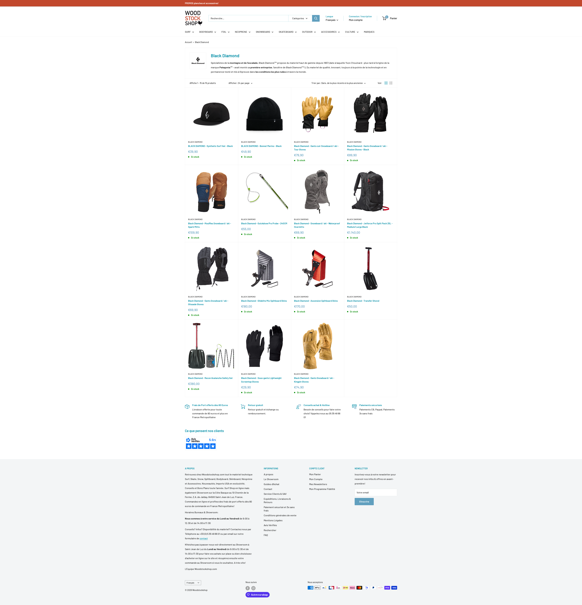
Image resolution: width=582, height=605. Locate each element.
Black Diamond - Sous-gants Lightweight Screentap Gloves (261, 380)
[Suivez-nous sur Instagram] (253, 588)
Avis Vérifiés (270, 525)
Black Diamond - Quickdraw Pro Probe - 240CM (264, 223)
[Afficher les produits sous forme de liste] (391, 83)
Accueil (188, 42)
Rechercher (270, 530)
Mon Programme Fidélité (322, 488)
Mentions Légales (273, 520)
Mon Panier (315, 474)
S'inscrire (364, 501)
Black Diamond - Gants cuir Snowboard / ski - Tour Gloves (316, 148)
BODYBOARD (206, 31)
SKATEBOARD (286, 31)
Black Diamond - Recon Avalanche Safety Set (210, 378)
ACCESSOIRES (328, 31)
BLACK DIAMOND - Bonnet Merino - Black (261, 146)
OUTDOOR (307, 31)
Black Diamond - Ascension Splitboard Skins (316, 300)
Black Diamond (202, 42)
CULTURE (350, 31)
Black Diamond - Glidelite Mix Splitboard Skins (264, 300)
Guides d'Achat (271, 484)
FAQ (266, 535)
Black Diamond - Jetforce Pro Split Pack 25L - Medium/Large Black (370, 225)
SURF (188, 31)
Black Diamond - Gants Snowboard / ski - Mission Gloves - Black (367, 148)
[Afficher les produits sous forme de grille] (386, 83)
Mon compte (356, 19)
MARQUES (369, 31)
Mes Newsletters (318, 484)
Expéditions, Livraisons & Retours (277, 500)
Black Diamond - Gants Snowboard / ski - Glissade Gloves (208, 302)
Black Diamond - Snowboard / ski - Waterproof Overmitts (317, 225)
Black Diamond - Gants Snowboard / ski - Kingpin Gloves (314, 380)
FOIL (223, 31)
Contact (268, 488)
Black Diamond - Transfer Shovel (363, 300)
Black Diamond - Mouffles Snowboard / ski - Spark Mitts (209, 225)
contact (204, 538)
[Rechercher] (316, 18)
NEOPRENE (241, 31)
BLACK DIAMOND (195, 142)
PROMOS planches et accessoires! (202, 3)
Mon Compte (316, 479)
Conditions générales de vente (280, 515)
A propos (268, 474)
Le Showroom (271, 479)
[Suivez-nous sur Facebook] (248, 588)
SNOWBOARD (263, 31)
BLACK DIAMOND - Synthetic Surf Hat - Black (210, 146)
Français (190, 582)
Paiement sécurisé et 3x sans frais (279, 509)
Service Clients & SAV (275, 493)
